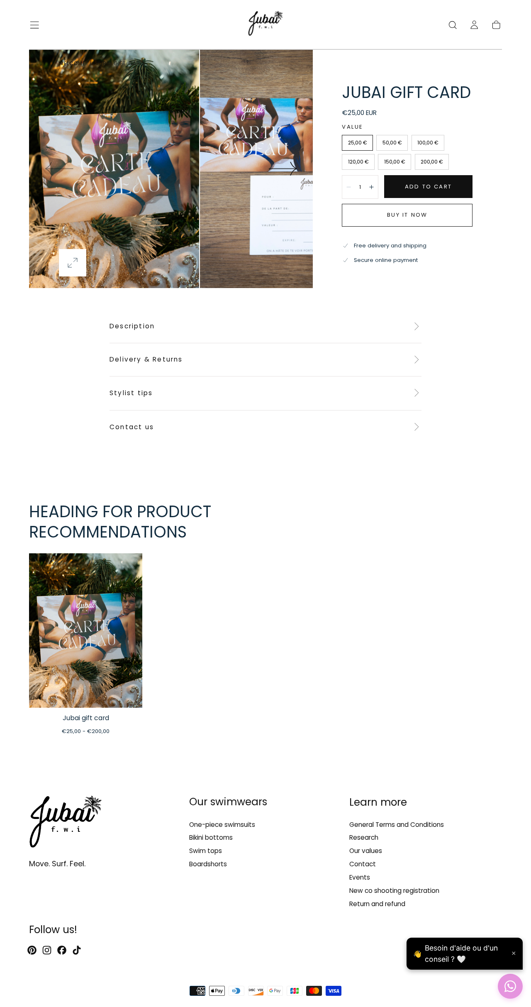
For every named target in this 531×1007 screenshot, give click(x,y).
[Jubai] (65, 823)
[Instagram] (46, 950)
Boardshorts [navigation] (208, 864)
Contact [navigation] (362, 864)
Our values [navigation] (365, 850)
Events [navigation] (359, 877)
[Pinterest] (31, 950)
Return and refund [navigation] (377, 903)
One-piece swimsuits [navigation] (222, 824)
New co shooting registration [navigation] (394, 890)
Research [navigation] (363, 837)
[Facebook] (61, 950)
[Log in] (474, 25)
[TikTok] (76, 950)
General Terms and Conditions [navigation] (396, 824)
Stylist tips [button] (131, 393)
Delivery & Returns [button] (146, 359)
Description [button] (132, 326)
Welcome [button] (72, 63)
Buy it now (407, 215)
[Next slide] (283, 168)
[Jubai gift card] (85, 630)
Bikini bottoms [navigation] (211, 837)
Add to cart (428, 187)
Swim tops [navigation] (205, 850)
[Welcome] (265, 25)
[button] (34, 25)
